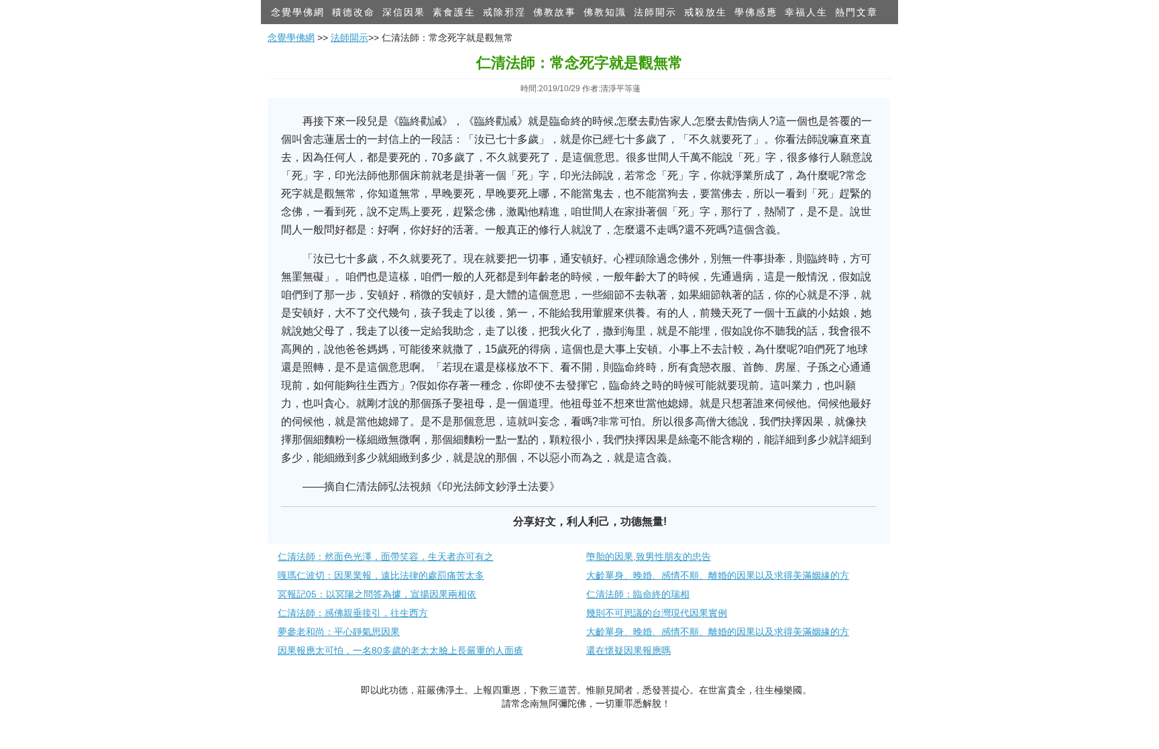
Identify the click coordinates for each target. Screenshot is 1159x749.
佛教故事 (554, 12)
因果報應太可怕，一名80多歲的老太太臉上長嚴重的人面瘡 (400, 650)
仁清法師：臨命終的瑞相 (637, 594)
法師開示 (655, 12)
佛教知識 (605, 12)
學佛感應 (755, 12)
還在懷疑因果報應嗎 (628, 650)
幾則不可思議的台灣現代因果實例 (656, 613)
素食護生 (454, 12)
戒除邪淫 (504, 12)
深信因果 (403, 12)
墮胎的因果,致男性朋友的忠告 (648, 556)
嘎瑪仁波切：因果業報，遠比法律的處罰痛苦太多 (381, 575)
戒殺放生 (705, 12)
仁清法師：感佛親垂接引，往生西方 (353, 613)
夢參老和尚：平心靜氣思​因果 (339, 631)
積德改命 (353, 12)
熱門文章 (856, 12)
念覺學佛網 (298, 12)
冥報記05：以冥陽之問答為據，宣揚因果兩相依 (377, 594)
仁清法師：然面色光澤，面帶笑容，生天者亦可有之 (386, 556)
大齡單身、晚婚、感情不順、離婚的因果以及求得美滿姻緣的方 (717, 575)
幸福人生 (806, 12)
